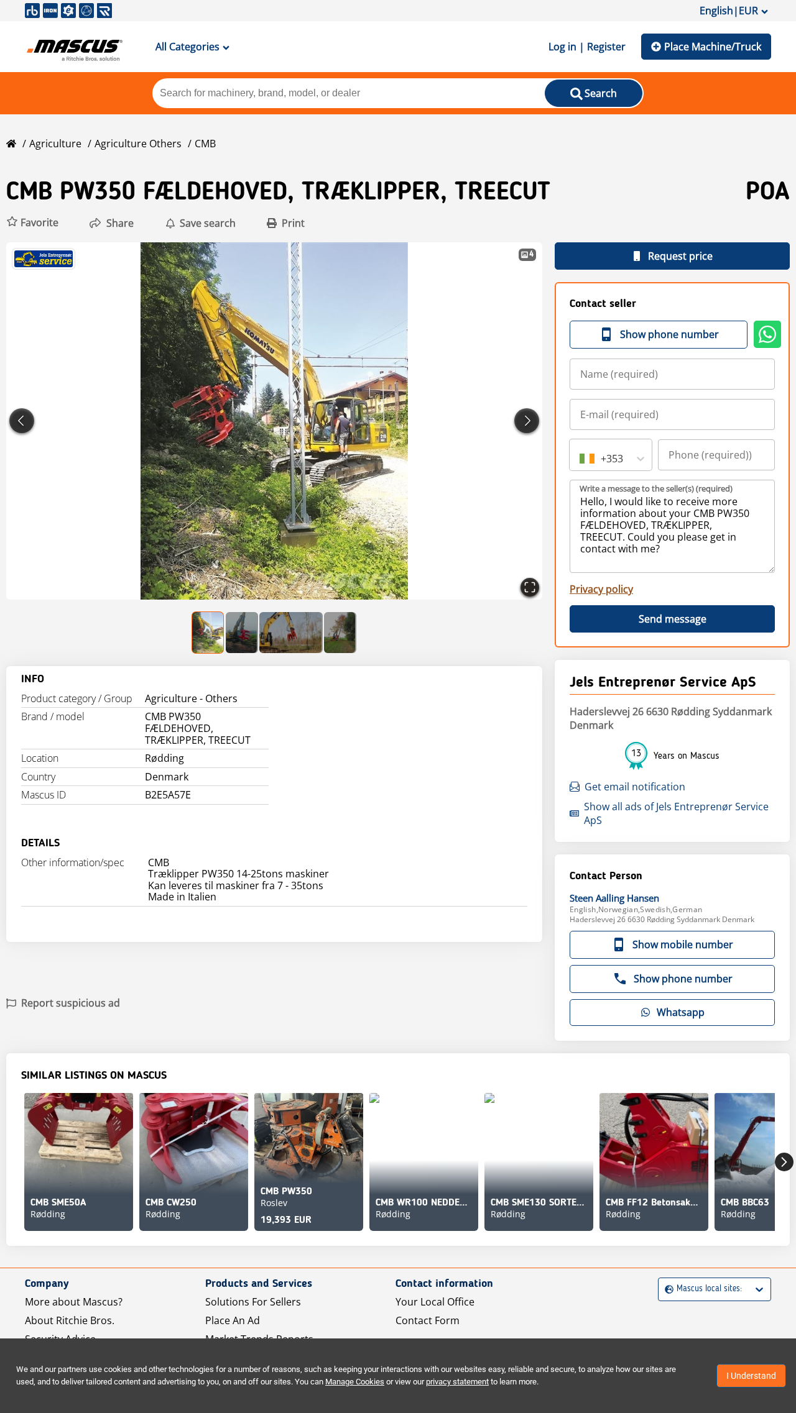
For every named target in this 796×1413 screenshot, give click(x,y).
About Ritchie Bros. (69, 1320)
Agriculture (55, 143)
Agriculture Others (138, 143)
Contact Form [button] (428, 1320)
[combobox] (581, 458)
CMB (205, 143)
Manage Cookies (354, 1381)
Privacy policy (601, 589)
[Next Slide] (526, 420)
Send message (672, 619)
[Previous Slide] (21, 420)
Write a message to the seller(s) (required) (656, 488)
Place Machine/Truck (712, 46)
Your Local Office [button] (435, 1302)
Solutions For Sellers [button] (253, 1302)
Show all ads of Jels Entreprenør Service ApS (676, 813)
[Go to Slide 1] (208, 632)
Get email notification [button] (635, 786)
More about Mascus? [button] (74, 1302)
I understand (751, 1376)
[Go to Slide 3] (291, 632)
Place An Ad (232, 1320)
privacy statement (457, 1381)
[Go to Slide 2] (242, 632)
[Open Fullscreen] (530, 587)
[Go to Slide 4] (340, 632)
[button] (32, 223)
